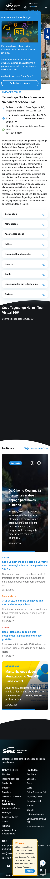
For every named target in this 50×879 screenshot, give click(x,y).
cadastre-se (32, 10)
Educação (6, 817)
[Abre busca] (46, 7)
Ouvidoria (6, 797)
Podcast (6, 792)
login (33, 6)
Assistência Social (11, 813)
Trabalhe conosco (10, 783)
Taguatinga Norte (35, 801)
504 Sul (30, 810)
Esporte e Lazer (10, 821)
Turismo (6, 830)
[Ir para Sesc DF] (12, 5)
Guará (29, 792)
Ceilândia (31, 783)
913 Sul (30, 814)
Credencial (7, 788)
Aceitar (30, 871)
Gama (29, 788)
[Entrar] (25, 7)
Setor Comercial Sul (36, 797)
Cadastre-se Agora (20, 83)
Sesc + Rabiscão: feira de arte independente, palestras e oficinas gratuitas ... (22, 657)
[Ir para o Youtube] (8, 870)
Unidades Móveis (35, 819)
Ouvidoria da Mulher (11, 801)
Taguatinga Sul (34, 805)
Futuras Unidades (35, 831)
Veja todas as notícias (36, 448)
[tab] (25, 214)
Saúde (5, 826)
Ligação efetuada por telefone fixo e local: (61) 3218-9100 (25, 129)
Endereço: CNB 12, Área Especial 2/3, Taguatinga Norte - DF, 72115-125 (25, 109)
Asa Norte (31, 779)
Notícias (6, 779)
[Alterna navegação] (3, 7)
